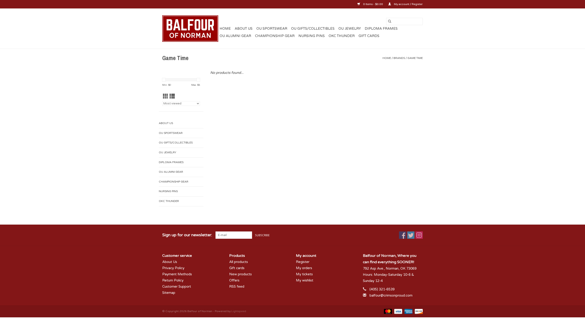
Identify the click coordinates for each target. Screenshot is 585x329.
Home (225, 29)
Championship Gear (275, 36)
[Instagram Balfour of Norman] (419, 235)
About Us (244, 29)
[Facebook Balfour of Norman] (402, 235)
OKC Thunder (342, 36)
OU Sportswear (271, 29)
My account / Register (408, 4)
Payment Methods (177, 274)
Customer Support (176, 286)
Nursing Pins (311, 36)
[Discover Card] (418, 311)
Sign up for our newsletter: (187, 235)
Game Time (415, 58)
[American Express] (408, 311)
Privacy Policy (173, 268)
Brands (399, 58)
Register (302, 262)
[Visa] (398, 311)
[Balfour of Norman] (190, 28)
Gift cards (369, 36)
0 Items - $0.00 (373, 4)
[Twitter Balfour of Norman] (411, 235)
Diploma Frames (381, 29)
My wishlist (304, 280)
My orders (304, 268)
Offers (234, 280)
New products (240, 274)
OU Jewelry (349, 29)
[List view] (172, 96)
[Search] (389, 21)
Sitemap (168, 293)
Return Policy (172, 280)
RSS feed (236, 286)
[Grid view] (165, 96)
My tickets (304, 274)
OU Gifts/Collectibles (313, 29)
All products (238, 262)
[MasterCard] (387, 311)
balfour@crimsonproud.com (391, 295)
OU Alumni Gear (235, 36)
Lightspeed (238, 311)
